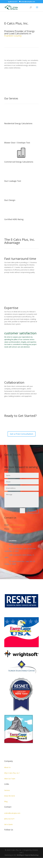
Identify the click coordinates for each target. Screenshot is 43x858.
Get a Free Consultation (21, 433)
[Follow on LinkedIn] (6, 836)
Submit (32, 510)
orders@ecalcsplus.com (12, 813)
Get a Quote (8, 824)
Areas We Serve (9, 796)
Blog (5, 801)
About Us (7, 767)
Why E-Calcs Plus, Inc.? (12, 773)
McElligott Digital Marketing (27, 855)
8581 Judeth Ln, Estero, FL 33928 (20, 545)
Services (7, 790)
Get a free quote (28, 78)
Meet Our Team (9, 779)
